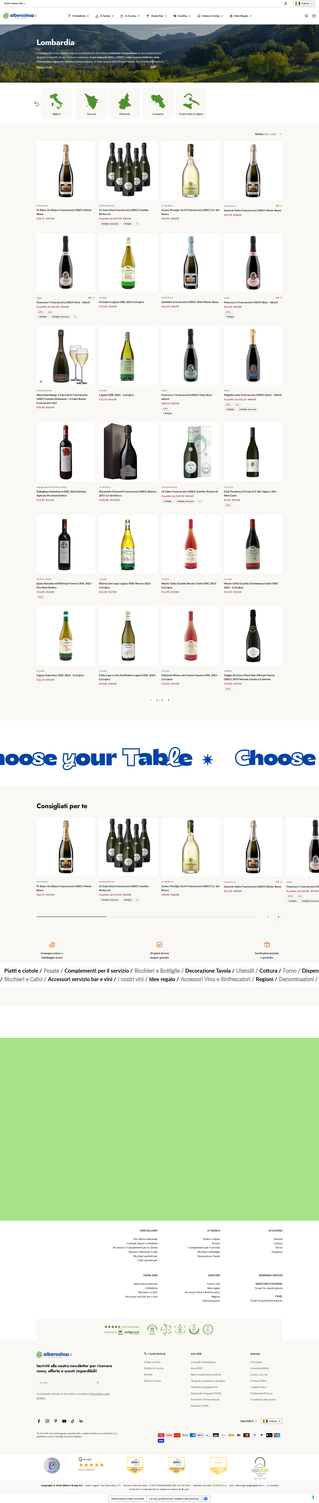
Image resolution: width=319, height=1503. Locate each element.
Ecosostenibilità (259, 1368)
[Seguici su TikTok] (72, 1421)
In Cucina (130, 15)
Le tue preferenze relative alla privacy (174, 1498)
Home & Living (210, 15)
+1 (137, 224)
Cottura (277, 1243)
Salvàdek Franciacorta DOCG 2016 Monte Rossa (190, 301)
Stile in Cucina (152, 1380)
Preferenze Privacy (261, 1393)
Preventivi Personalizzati (205, 1399)
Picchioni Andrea (44, 579)
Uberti (39, 298)
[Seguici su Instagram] (47, 1421)
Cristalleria (79, 15)
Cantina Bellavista (44, 390)
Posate (216, 1243)
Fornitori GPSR (200, 1405)
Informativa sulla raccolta (127, 1498)
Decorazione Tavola (208, 1256)
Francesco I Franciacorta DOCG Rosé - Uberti (251, 302)
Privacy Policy (258, 1380)
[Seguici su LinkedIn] (81, 1421)
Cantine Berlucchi (107, 205)
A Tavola (105, 15)
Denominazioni (211, 1300)
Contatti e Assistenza (203, 1362)
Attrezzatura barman (146, 1283)
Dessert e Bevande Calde (143, 1251)
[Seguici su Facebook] (39, 1421)
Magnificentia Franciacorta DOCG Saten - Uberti (253, 394)
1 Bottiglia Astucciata (109, 224)
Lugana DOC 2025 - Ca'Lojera (116, 394)
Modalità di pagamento (204, 1386)
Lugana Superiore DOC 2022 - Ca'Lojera (60, 675)
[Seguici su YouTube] (64, 1421)
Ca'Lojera (103, 297)
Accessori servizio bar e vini (141, 1296)
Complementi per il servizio (204, 1247)
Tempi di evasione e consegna (208, 1380)
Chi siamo (256, 1362)
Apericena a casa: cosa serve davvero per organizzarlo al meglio (216, 1126)
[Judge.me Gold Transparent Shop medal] (166, 1329)
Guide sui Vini (152, 1362)
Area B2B (196, 1368)
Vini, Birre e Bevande (145, 1238)
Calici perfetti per (147, 1260)
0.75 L (228, 505)
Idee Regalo (241, 15)
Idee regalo (213, 1288)
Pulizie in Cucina (153, 1368)
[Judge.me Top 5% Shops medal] (194, 1329)
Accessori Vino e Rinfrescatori (202, 1292)
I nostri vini (213, 1283)
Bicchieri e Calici (148, 1292)
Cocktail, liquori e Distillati (142, 1243)
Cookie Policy (258, 1386)
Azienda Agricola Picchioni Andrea (52, 487)
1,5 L (50, 312)
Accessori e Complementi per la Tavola (135, 1247)
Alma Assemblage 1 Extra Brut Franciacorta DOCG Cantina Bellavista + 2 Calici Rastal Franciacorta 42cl (62, 398)
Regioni (216, 1296)
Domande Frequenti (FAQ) (206, 1393)
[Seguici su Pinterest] (55, 1421)
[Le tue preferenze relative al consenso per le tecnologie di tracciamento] (313, 1497)
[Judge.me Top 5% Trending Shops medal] (208, 1329)
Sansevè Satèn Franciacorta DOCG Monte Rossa (252, 210)
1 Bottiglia (127, 224)
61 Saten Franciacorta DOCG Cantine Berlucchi (189, 491)
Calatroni (228, 671)
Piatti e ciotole (211, 1238)
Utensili (277, 1238)
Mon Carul (228, 487)
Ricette (148, 1374)
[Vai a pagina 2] (168, 700)
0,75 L (40, 312)
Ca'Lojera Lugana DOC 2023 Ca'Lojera (121, 301)
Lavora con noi (258, 1374)
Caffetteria (151, 1288)
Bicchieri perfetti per (146, 1256)
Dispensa (277, 1251)
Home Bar (157, 15)
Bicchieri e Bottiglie (209, 1251)
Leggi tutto (297, 1158)
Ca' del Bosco (167, 205)
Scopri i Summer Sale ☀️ (15, 3)
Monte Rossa (42, 205)
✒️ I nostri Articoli (154, 1353)
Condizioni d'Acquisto (263, 1399)
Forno (279, 1247)
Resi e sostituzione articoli (206, 1374)
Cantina (182, 15)
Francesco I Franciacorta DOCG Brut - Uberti (63, 302)
